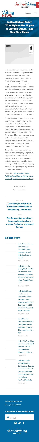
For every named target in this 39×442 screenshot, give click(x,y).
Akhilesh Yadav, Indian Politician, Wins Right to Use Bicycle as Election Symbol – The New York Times (19, 176)
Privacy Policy (10, 405)
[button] (27, 13)
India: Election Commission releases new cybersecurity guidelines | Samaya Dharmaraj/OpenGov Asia (25, 326)
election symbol (21, 189)
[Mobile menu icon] (35, 13)
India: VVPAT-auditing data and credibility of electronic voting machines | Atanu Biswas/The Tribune (26, 346)
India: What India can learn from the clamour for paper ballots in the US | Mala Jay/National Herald (25, 251)
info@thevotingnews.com (13, 401)
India (8, 46)
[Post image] (10, 247)
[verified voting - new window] (25, 8)
